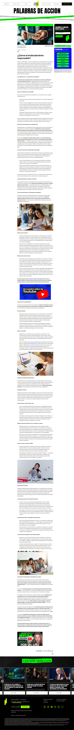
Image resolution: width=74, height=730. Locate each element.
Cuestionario (56, 3)
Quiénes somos (16, 3)
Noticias (63, 61)
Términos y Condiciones (61, 699)
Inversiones (62, 58)
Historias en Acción (46, 3)
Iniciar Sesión (67, 3)
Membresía (7, 3)
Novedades (63, 63)
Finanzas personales (63, 56)
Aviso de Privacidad (60, 700)
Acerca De (45, 702)
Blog (26, 3)
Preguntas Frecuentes (48, 699)
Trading (62, 66)
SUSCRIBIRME (25, 706)
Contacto (45, 700)
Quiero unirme (59, 36)
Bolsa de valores (63, 53)
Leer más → (14, 693)
